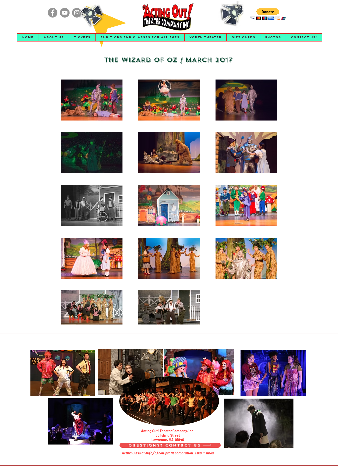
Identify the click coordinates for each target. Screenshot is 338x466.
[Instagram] (77, 13)
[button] (54, 37)
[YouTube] (65, 13)
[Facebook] (52, 13)
